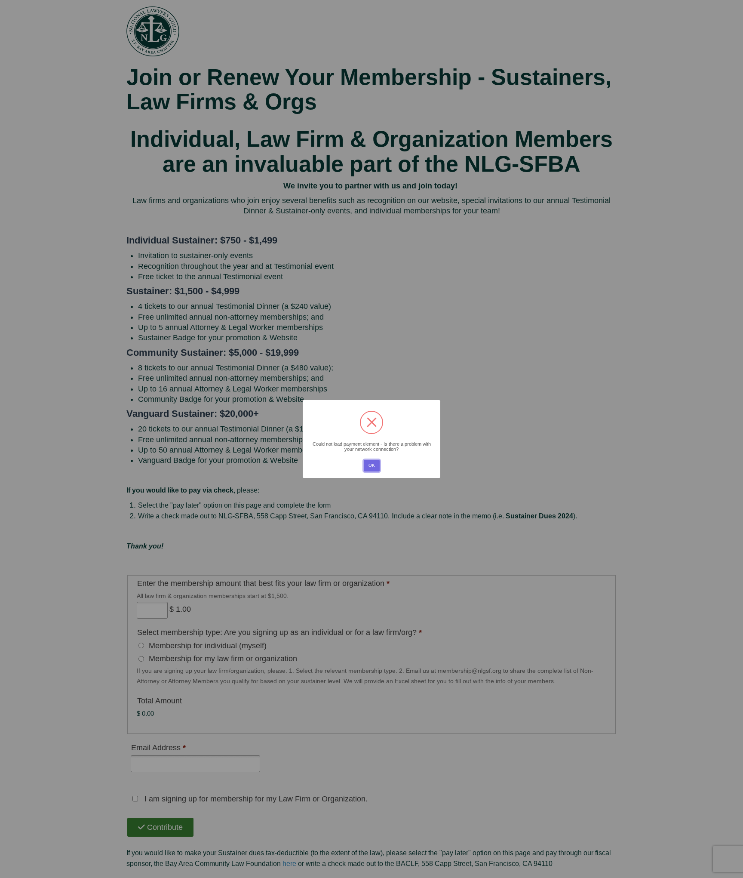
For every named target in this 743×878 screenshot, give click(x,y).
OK (371, 465)
